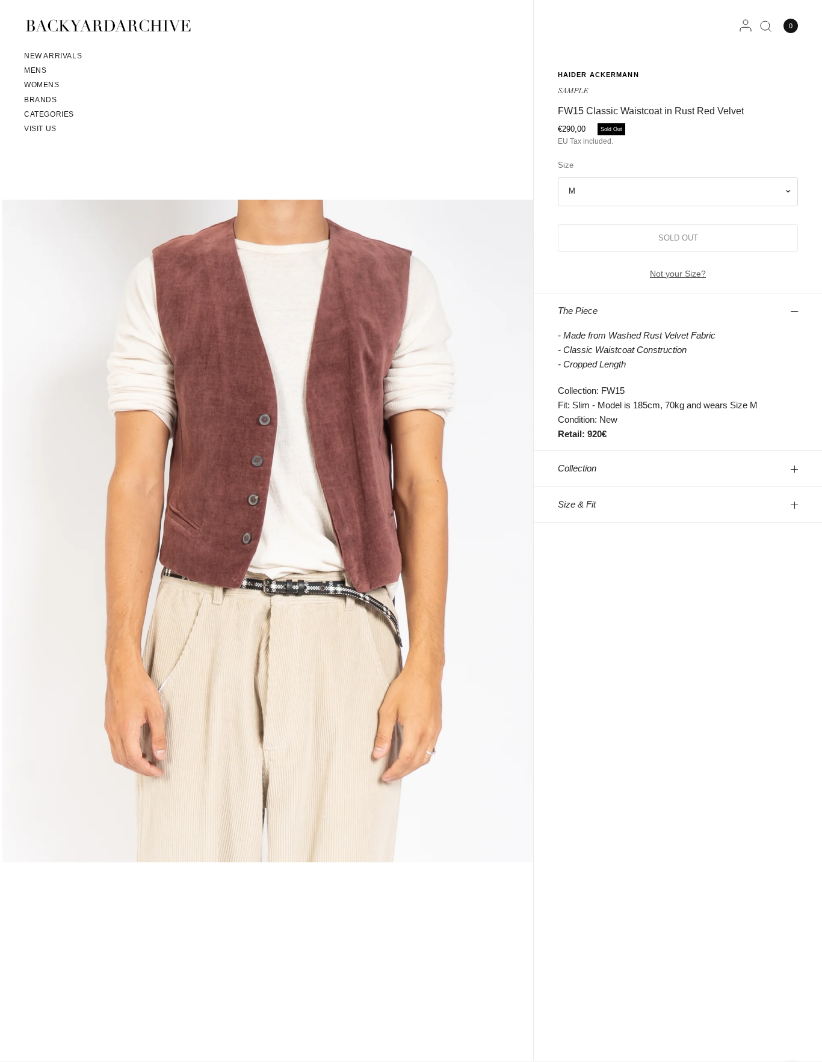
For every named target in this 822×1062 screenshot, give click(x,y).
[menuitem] (53, 58)
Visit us (40, 128)
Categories (49, 114)
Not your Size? (678, 273)
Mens (35, 70)
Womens (42, 85)
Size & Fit (577, 504)
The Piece (578, 310)
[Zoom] (267, 530)
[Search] (765, 26)
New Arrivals (53, 56)
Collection (577, 468)
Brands (40, 100)
